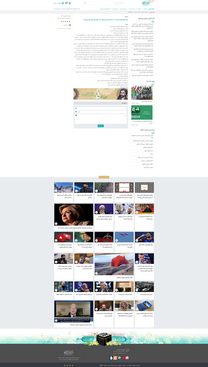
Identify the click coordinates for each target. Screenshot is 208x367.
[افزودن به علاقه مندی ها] (65, 365)
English (101, 365)
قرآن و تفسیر (137, 12)
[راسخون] (148, 5)
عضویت (59, 3)
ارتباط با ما (129, 365)
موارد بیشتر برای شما (62, 28)
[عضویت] (67, 365)
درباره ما (124, 365)
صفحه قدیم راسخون (105, 9)
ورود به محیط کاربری (112, 365)
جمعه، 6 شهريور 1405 (76, 9)
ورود (55, 3)
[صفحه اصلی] (72, 365)
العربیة (105, 365)
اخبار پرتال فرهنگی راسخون (119, 353)
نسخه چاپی (65, 25)
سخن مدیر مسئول (136, 365)
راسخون (150, 9)
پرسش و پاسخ (145, 12)
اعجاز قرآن (130, 12)
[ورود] (70, 365)
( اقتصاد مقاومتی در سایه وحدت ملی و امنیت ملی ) (63, 9)
